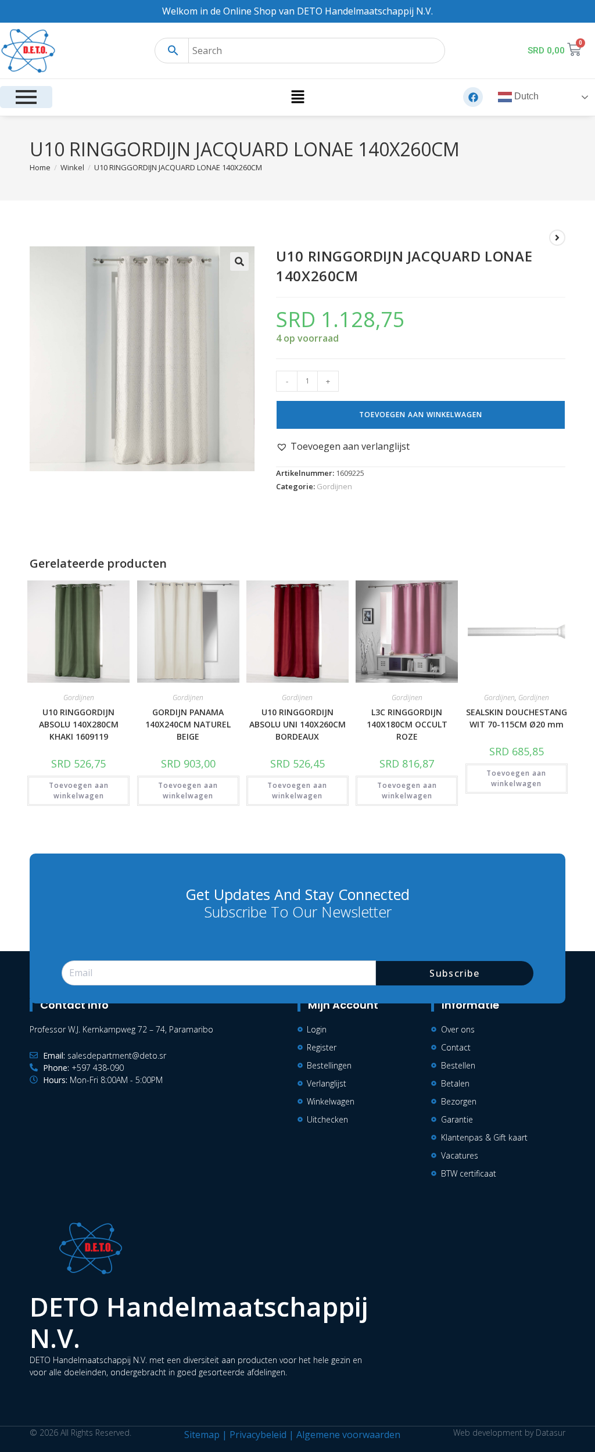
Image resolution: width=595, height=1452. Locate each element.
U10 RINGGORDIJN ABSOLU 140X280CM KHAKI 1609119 (79, 724)
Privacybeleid (258, 1434)
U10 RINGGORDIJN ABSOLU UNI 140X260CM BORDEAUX (297, 724)
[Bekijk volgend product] (557, 238)
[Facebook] (473, 97)
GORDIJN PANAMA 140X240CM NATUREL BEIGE (188, 724)
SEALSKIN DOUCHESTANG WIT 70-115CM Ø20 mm (516, 718)
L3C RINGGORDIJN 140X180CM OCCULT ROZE (407, 724)
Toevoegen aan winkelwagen (420, 415)
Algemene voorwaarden (348, 1434)
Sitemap (202, 1434)
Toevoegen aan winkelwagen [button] (79, 790)
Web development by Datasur (509, 1432)
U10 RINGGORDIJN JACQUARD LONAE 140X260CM (178, 167)
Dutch (525, 97)
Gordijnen (334, 486)
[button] (297, 97)
